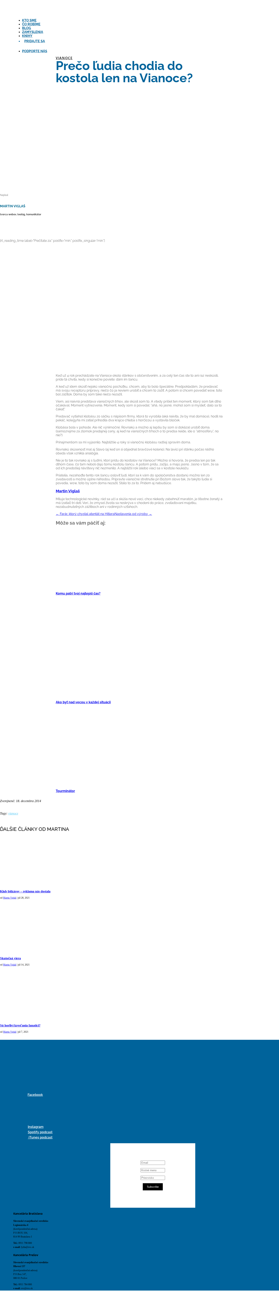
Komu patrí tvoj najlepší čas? (78, 593)
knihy (27, 36)
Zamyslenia (32, 32)
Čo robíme (31, 24)
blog (26, 28)
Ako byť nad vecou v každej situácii (83, 702)
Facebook (35, 1095)
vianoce (64, 58)
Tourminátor (65, 791)
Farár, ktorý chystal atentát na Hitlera (85, 514)
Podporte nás (34, 51)
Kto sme (29, 20)
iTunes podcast (40, 1137)
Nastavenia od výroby (133, 514)
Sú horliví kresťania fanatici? (20, 1025)
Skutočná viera (10, 958)
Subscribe (153, 1186)
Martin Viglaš (68, 491)
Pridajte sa (34, 41)
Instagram (36, 1127)
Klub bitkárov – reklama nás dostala (25, 891)
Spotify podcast (40, 1132)
